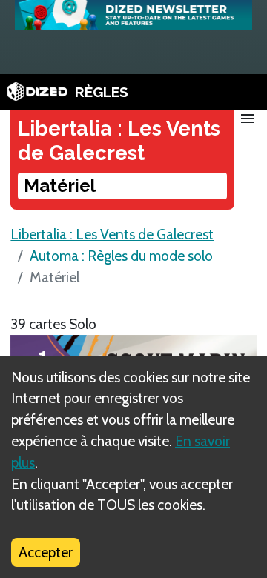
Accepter (46, 552)
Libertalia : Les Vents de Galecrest (112, 234)
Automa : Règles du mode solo (121, 256)
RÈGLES (101, 92)
